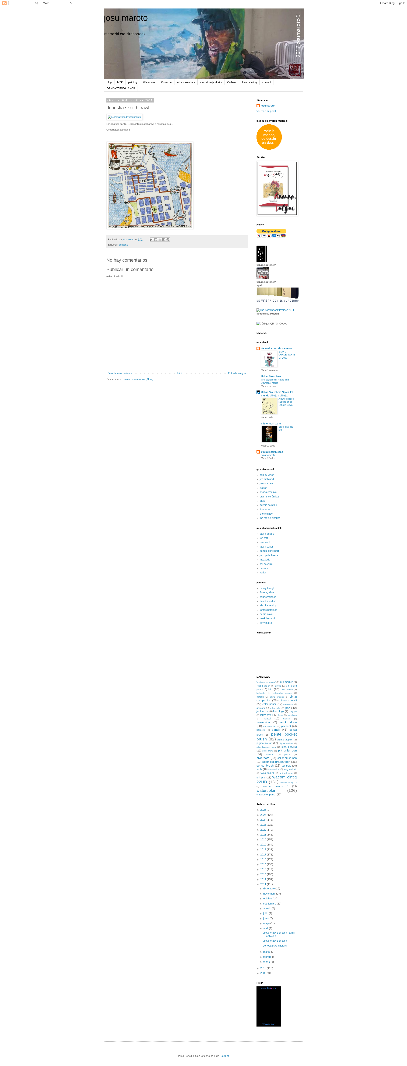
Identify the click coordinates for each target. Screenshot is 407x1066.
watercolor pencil (266, 794)
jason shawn (267, 483)
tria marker (274, 769)
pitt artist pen (287, 750)
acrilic (278, 685)
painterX (286, 726)
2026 (263, 809)
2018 (263, 849)
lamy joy (293, 711)
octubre (268, 898)
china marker (277, 697)
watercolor (265, 790)
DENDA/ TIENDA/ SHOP (121, 88)
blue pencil (287, 689)
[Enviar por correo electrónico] (152, 239)
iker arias (265, 509)
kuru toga (278, 711)
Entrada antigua (237, 373)
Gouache (166, 82)
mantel (267, 718)
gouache (260, 708)
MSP (120, 82)
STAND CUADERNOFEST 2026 (287, 354)
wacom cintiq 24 (288, 782)
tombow (286, 765)
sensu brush (265, 765)
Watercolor (149, 82)
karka (263, 572)
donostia (123, 244)
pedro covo (266, 614)
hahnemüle (275, 708)
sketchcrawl (266, 513)
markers (286, 719)
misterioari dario (271, 423)
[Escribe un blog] (156, 239)
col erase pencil (288, 700)
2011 (263, 884)
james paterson (268, 609)
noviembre (269, 893)
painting (133, 82)
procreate (262, 758)
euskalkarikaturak (272, 451)
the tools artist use (270, 518)
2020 (263, 839)
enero (267, 961)
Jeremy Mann (267, 592)
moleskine (263, 722)
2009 (263, 973)
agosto (267, 908)
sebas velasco (268, 596)
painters (260, 730)
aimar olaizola (268, 455)
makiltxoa (292, 715)
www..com (269, 988)
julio (266, 913)
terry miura (266, 622)
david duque (267, 533)
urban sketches (186, 82)
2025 (263, 814)
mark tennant (267, 618)
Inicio (180, 373)
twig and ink (290, 769)
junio (266, 918)
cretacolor (288, 704)
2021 (263, 834)
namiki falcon (288, 722)
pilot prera (267, 751)
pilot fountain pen (266, 747)
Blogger (224, 1056)
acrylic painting (268, 505)
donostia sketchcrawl (275, 945)
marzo (267, 951)
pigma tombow (286, 743)
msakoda (265, 559)
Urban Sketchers (271, 376)
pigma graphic (285, 739)
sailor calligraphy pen (276, 761)
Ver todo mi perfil (266, 111)
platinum (270, 754)
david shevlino (268, 601)
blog (109, 82)
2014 (263, 869)
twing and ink (268, 773)
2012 (263, 879)
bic (270, 689)
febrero (267, 956)
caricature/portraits (211, 82)
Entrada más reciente (119, 373)
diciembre (269, 888)
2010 (263, 968)
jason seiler (266, 546)
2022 (263, 829)
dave (262, 500)
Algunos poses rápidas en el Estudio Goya (286, 401)
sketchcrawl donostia (275, 940)
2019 (263, 844)
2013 (263, 874)
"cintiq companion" (266, 682)
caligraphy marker (282, 693)
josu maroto (126, 17)
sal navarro (266, 564)
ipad (287, 707)
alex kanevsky (268, 605)
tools (259, 769)
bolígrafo (260, 693)
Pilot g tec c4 (263, 685)
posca (287, 754)
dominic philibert (269, 550)
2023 (263, 824)
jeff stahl (264, 538)
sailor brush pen (287, 758)
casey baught (267, 588)
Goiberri (232, 82)
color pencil (269, 704)
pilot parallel (289, 746)
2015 (263, 864)
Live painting (249, 82)
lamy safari (266, 714)
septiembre (270, 903)
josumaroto (268, 105)
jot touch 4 (262, 711)
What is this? (269, 1024)
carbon (260, 696)
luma (280, 715)
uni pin (260, 777)
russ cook (265, 542)
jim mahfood (267, 479)
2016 (263, 859)
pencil (276, 729)
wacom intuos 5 (275, 786)
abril (266, 928)
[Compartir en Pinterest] (168, 239)
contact (266, 82)
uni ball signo (286, 773)
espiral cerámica (269, 496)
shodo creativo (268, 492)
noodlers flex (269, 726)
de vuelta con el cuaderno (276, 348)
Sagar (263, 487)
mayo (266, 923)
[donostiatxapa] (124, 117)
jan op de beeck (269, 555)
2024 (263, 819)
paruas (264, 568)
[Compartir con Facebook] (164, 239)
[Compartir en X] (160, 239)
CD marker (286, 682)
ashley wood (267, 474)
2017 (263, 854)
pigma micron (264, 743)
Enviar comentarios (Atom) (138, 379)
